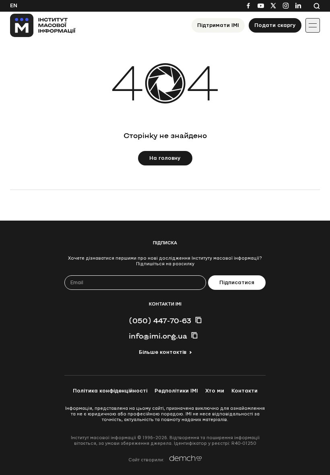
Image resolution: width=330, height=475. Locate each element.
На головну (165, 158)
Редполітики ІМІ (176, 391)
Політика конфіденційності (110, 391)
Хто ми (214, 391)
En (13, 5)
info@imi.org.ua (158, 335)
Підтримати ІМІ (218, 25)
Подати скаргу (275, 25)
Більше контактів (162, 352)
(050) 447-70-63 (160, 320)
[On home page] (43, 25)
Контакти (244, 391)
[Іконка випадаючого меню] (312, 25)
